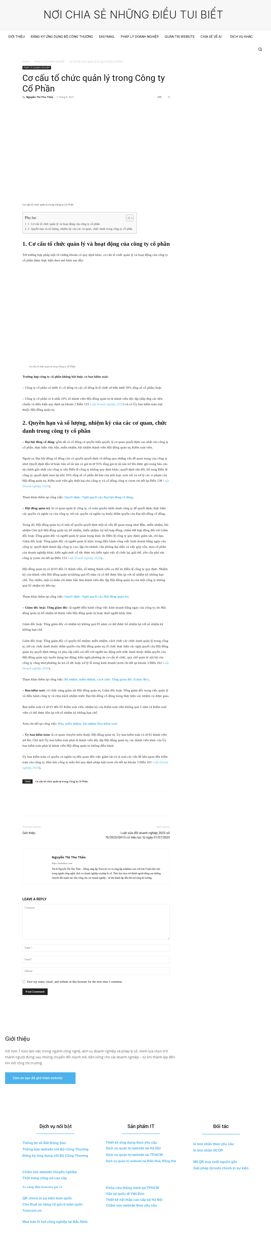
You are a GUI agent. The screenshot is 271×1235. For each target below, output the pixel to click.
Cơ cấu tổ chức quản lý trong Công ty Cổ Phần (61, 781)
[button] (260, 49)
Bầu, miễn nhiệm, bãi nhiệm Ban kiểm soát (87, 723)
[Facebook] (227, 49)
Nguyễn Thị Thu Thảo (39, 97)
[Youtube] (250, 49)
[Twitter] (36, 106)
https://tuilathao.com (62, 863)
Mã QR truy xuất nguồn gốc (215, 1162)
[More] (65, 106)
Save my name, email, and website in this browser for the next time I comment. (75, 981)
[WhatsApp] (56, 106)
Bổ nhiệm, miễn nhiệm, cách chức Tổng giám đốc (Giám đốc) (106, 679)
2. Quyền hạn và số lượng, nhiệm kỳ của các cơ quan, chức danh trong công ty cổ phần (80, 228)
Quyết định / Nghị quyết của (83, 497)
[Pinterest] (46, 106)
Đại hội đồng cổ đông (118, 497)
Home (26, 61)
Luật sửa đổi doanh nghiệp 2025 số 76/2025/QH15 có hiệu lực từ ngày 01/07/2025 (137, 835)
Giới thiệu (28, 833)
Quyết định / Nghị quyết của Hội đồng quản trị (96, 596)
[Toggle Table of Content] (127, 218)
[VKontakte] (242, 49)
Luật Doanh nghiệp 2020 (106, 404)
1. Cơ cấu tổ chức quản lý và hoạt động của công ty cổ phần (64, 224)
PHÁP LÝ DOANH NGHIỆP (50, 61)
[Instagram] (235, 49)
